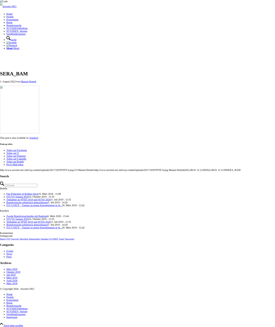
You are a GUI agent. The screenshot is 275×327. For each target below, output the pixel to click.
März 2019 (11, 277)
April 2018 (11, 280)
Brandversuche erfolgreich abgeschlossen (27, 202)
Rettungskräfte (34, 239)
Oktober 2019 (13, 272)
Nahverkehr (23, 239)
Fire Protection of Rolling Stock (22, 194)
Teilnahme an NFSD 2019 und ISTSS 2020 (28, 199)
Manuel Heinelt (28, 81)
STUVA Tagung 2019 (17, 196)
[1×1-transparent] (8, 6)
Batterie (3, 239)
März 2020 (11, 269)
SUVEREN (53, 239)
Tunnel (61, 239)
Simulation (45, 239)
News (9, 254)
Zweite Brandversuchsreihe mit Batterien (26, 216)
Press (9, 256)
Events (9, 251)
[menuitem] (140, 14)
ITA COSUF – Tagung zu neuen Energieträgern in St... (34, 205)
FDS (8, 239)
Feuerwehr (15, 239)
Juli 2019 (11, 275)
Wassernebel (69, 239)
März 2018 (11, 283)
